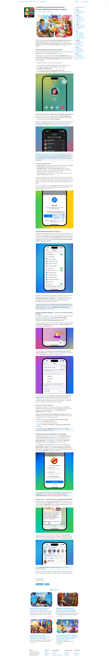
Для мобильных (55, 650)
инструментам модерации (52, 436)
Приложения (32, 1)
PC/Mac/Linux (67, 652)
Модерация (43, 1)
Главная (21, 1)
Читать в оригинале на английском (45, 11)
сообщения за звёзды (40, 398)
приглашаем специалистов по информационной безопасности (52, 154)
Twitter (47, 584)
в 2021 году (61, 51)
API (38, 1)
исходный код (53, 155)
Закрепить (39, 421)
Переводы (76, 653)
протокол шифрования (51, 158)
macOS (66, 653)
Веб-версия (67, 654)
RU (77, 1)
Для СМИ (47, 654)
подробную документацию (42, 155)
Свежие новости (80, 7)
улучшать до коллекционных (43, 317)
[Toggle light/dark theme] (107, 1)
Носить (38, 423)
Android (54, 653)
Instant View (76, 654)
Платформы (77, 650)
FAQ (26, 1)
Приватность (47, 653)
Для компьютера (68, 650)
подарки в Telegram (52, 315)
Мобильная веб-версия (57, 654)
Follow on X (85, 1)
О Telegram (47, 650)
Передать (39, 424)
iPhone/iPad (54, 652)
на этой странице (50, 308)
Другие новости (54, 589)
